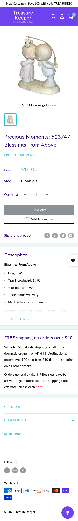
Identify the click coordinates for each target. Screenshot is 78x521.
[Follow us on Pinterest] (23, 470)
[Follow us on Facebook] (7, 470)
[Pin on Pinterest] (55, 235)
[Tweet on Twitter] (63, 235)
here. (39, 387)
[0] (70, 16)
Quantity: (11, 194)
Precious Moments (20, 155)
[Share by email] (71, 235)
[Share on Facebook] (47, 235)
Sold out (39, 210)
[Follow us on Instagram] (15, 470)
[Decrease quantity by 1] (25, 194)
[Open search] (54, 16)
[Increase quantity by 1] (47, 194)
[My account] (62, 16)
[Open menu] (6, 16)
